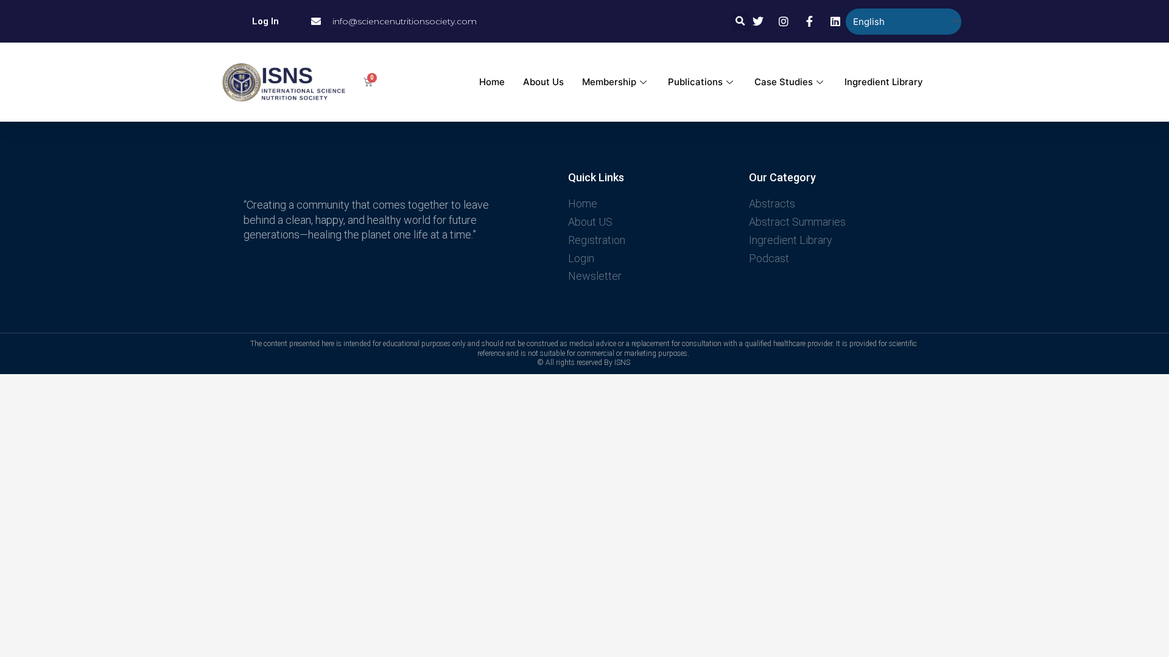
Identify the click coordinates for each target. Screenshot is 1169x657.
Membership (609, 82)
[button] (740, 21)
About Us (543, 82)
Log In (265, 21)
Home (492, 82)
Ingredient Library (883, 82)
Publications (695, 82)
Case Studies (783, 82)
